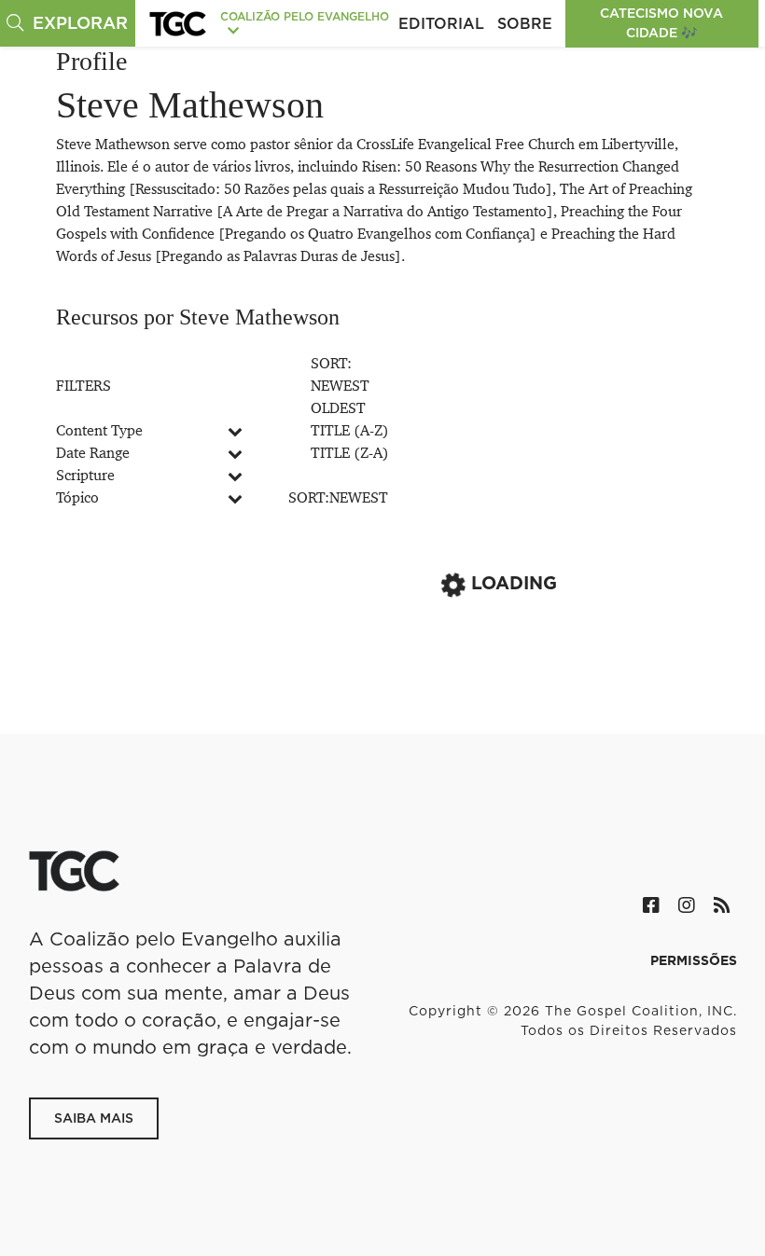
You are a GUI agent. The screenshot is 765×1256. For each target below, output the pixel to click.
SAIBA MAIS (93, 1118)
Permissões (693, 960)
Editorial (441, 23)
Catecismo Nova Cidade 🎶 (661, 23)
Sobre (524, 23)
